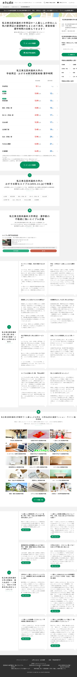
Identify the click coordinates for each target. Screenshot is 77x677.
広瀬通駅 (36, 200)
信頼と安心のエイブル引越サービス (20, 668)
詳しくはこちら (26, 529)
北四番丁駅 (6, 200)
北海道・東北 (65, 68)
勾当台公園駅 (27, 200)
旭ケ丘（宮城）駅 (34, 196)
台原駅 (5, 196)
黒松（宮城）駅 (22, 196)
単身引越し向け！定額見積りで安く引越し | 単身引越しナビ (50, 668)
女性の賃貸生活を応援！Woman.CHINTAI (64, 666)
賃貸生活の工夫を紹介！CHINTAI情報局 (39, 666)
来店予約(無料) (15, 250)
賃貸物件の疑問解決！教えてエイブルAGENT (13, 666)
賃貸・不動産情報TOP (55, 659)
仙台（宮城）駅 (17, 200)
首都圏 (63, 64)
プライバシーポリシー (22, 659)
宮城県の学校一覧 (15, 6)
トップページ (71, 2)
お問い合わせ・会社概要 (38, 659)
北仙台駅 (44, 196)
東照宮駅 (12, 196)
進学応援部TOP (6, 6)
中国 (63, 76)
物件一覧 (43, 250)
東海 (63, 72)
